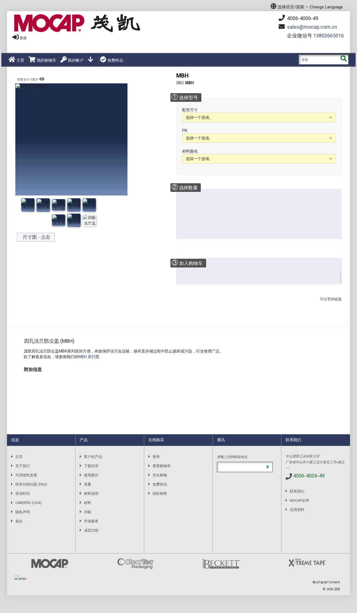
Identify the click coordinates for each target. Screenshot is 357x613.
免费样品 (115, 60)
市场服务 (91, 521)
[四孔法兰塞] (89, 205)
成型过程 (91, 530)
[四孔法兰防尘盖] (28, 205)
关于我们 (22, 466)
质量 (87, 484)
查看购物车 (162, 466)
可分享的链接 (329, 304)
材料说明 (91, 493)
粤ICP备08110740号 (326, 582)
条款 (19, 521)
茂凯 (337, 589)
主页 (20, 60)
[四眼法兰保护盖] (74, 205)
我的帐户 (76, 60)
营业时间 (22, 493)
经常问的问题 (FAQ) (31, 484)
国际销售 (160, 493)
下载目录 (91, 466)
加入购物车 (187, 263)
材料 (87, 503)
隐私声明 (22, 512)
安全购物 (160, 475)
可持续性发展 (26, 475)
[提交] (267, 467)
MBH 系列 (86, 356)
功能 (87, 512)
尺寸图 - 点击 (35, 237)
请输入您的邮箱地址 (232, 456)
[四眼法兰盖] (58, 205)
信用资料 (297, 510)
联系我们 (297, 491)
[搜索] (343, 59)
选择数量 (184, 187)
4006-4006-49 (302, 18)
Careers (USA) (28, 503)
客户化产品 (93, 457)
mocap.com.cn (312, 27)
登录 (23, 38)
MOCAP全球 (299, 500)
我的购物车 (46, 60)
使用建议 (91, 475)
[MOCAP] (77, 23)
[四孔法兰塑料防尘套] (43, 205)
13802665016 (328, 35)
